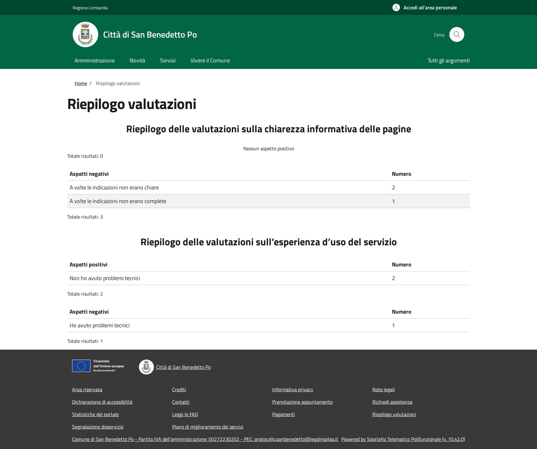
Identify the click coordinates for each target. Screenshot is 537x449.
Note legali (383, 389)
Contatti (181, 402)
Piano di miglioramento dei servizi (207, 426)
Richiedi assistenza (392, 402)
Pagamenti (283, 414)
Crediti (179, 389)
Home (81, 83)
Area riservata (87, 389)
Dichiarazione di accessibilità (102, 402)
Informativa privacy (292, 389)
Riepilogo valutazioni (394, 414)
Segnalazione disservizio (97, 426)
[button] (424, 7)
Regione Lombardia (90, 7)
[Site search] (456, 34)
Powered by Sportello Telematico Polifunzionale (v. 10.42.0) (403, 439)
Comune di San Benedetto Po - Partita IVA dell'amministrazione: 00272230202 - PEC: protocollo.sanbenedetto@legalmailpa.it (205, 439)
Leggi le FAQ (185, 414)
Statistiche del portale (95, 414)
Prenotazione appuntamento (302, 402)
